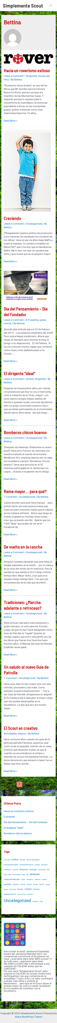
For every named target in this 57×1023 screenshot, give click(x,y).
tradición (30, 894)
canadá (37, 865)
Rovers (20, 889)
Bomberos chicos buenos (25, 432)
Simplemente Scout (23, 5)
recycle (29, 884)
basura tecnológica (33, 860)
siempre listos (10, 894)
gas (48, 870)
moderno (37, 879)
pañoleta (7, 884)
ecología (33, 869)
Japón (23, 879)
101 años (7, 860)
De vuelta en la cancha (23, 546)
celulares (44, 865)
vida (41, 901)
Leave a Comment (14, 75)
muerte (44, 879)
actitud (30, 378)
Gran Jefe (7, 875)
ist (27, 874)
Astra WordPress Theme (28, 1016)
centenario (7, 870)
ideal (23, 875)
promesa (16, 884)
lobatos (22, 733)
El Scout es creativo (21, 728)
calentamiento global (11, 865)
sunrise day (21, 894)
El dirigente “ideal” (19, 373)
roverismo (12, 889)
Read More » (10, 120)
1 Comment (10, 496)
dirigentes (31, 75)
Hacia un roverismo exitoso (27, 70)
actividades (10, 733)
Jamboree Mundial (12, 879)
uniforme (35, 901)
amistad (22, 860)
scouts (28, 889)
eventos (34, 319)
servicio (36, 889)
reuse (6, 889)
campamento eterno (26, 865)
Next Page (28, 789)
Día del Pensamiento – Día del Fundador (26, 822)
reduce (35, 884)
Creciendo (12, 218)
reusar (47, 884)
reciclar (22, 884)
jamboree (35, 874)
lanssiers (29, 879)
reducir (41, 884)
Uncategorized (34, 223)
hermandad (16, 875)
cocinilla (15, 870)
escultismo (42, 870)
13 (37, 784)
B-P (27, 319)
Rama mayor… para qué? (25, 491)
